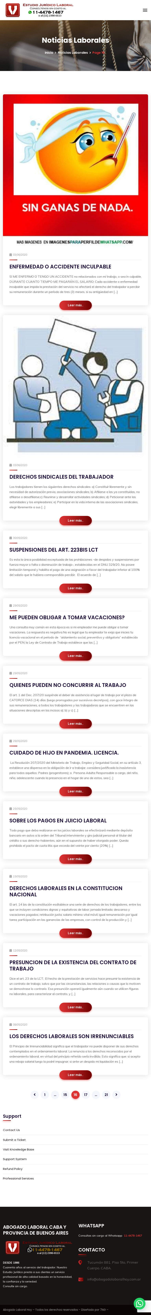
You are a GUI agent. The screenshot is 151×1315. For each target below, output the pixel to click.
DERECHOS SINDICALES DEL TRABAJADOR (61, 476)
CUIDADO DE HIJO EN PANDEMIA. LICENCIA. (64, 752)
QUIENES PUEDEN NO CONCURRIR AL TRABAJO (67, 685)
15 (65, 1094)
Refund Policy (12, 1169)
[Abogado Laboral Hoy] (38, 10)
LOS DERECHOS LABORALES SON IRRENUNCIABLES (71, 1036)
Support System (15, 1159)
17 (85, 1094)
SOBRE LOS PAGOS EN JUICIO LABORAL (58, 820)
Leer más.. (75, 305)
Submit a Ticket (14, 1140)
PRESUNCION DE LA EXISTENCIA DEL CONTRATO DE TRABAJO (72, 965)
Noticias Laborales (73, 52)
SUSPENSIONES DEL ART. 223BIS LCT (53, 549)
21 (106, 1094)
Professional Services (18, 1178)
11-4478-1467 (132, 1235)
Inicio (49, 52)
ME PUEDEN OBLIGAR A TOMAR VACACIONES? (67, 617)
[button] (139, 1304)
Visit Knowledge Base (18, 1149)
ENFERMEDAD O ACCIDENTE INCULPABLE (60, 266)
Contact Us (11, 1130)
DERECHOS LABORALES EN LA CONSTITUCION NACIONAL (65, 891)
